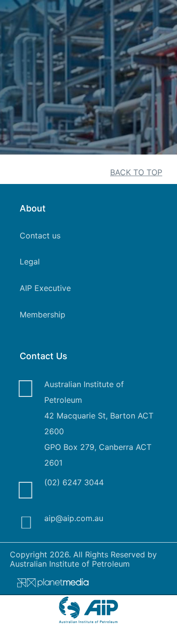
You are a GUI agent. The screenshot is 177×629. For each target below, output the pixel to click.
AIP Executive (45, 288)
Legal (30, 261)
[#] (49, 585)
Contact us (40, 235)
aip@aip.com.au (73, 518)
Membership (42, 314)
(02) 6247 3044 (74, 482)
